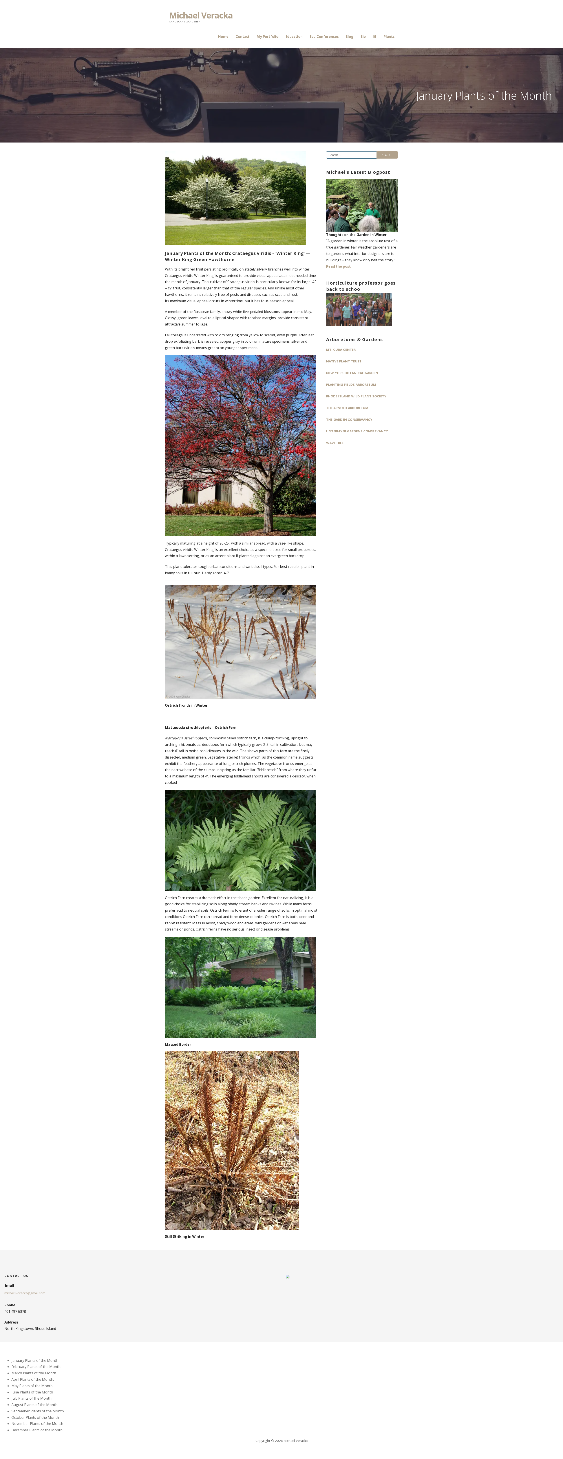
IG (375, 36)
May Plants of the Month (32, 1385)
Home (223, 36)
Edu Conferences (324, 36)
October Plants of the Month (35, 1417)
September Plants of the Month (37, 1411)
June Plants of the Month (32, 1392)
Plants (389, 36)
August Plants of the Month (34, 1404)
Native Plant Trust (344, 361)
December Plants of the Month (36, 1430)
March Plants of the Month (33, 1373)
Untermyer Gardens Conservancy (357, 431)
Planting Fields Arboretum (351, 384)
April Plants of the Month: (32, 1379)
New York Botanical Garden (352, 373)
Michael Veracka (201, 15)
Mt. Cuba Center (341, 349)
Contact (243, 36)
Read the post (338, 266)
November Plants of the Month (37, 1423)
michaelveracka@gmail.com (24, 1293)
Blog (349, 36)
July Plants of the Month (31, 1398)
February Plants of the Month (35, 1366)
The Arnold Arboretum (347, 408)
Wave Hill (335, 443)
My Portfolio (267, 36)
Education (294, 36)
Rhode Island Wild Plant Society (356, 396)
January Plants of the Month (34, 1360)
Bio (363, 36)
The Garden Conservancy (349, 419)
